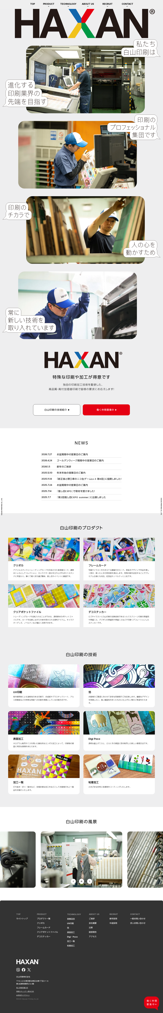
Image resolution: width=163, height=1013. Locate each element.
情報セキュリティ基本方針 (25, 991)
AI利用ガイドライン (23, 995)
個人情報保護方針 (22, 988)
